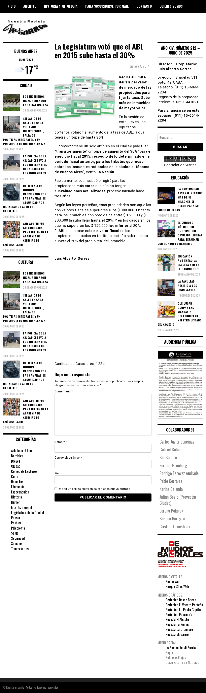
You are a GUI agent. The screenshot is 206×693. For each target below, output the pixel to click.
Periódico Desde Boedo (181, 599)
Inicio (10, 6)
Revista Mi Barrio (177, 634)
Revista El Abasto (177, 619)
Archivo (29, 6)
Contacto (144, 6)
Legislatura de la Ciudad (27, 512)
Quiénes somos (171, 6)
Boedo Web (173, 581)
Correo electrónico (68, 457)
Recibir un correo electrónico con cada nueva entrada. (94, 488)
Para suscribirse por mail (107, 6)
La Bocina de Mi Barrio (181, 647)
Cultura (16, 476)
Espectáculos (20, 491)
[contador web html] (180, 159)
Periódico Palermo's (179, 614)
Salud (15, 533)
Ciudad (15, 466)
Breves (15, 461)
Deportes (17, 481)
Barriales (17, 455)
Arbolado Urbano (22, 450)
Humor (15, 502)
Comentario (64, 391)
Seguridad (18, 538)
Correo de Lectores (24, 471)
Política (16, 522)
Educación (18, 486)
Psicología (18, 528)
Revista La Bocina (178, 624)
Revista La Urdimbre (179, 629)
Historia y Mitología (61, 6)
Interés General (21, 507)
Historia (16, 496)
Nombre (61, 442)
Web (58, 473)
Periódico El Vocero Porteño (184, 604)
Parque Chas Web (177, 586)
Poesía (15, 517)
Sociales (16, 543)
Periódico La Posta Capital (184, 609)
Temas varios (20, 548)
